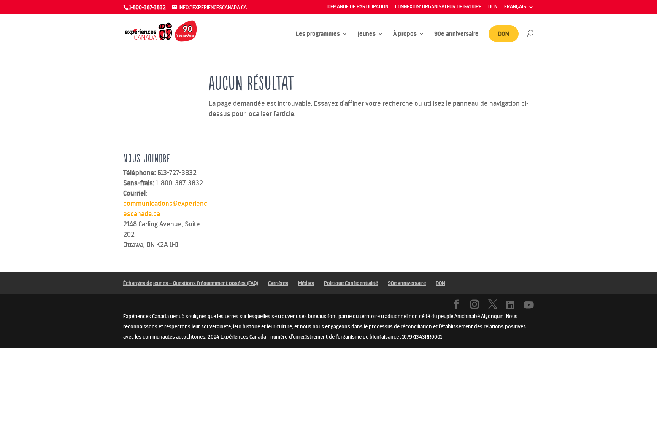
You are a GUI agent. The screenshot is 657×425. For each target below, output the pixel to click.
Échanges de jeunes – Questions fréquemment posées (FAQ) (190, 283)
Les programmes (318, 34)
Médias (306, 283)
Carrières (278, 283)
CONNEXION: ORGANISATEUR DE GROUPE (438, 7)
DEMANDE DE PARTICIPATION (357, 7)
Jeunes (366, 34)
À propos (405, 34)
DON (492, 7)
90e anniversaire (456, 34)
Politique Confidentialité (351, 283)
